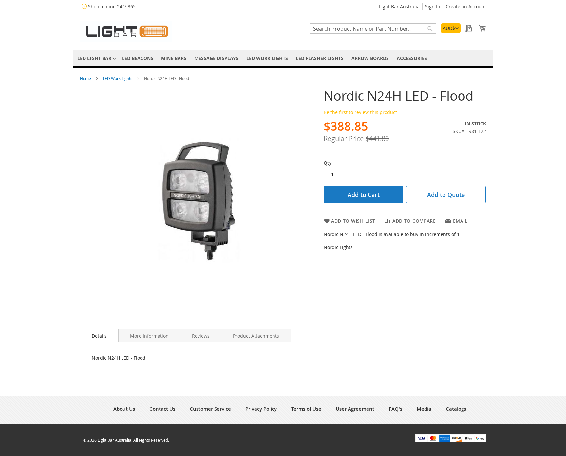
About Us (124, 408)
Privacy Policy (261, 408)
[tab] (99, 335)
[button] (451, 28)
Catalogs (456, 408)
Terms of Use (306, 408)
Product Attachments (256, 336)
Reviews (201, 336)
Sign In (432, 6)
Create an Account (466, 6)
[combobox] (373, 28)
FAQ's (395, 408)
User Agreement (355, 408)
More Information (149, 336)
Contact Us (162, 408)
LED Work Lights (118, 78)
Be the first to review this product (360, 112)
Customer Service (210, 408)
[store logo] (126, 31)
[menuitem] (95, 58)
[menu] (283, 58)
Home (86, 78)
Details (99, 336)
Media (424, 408)
